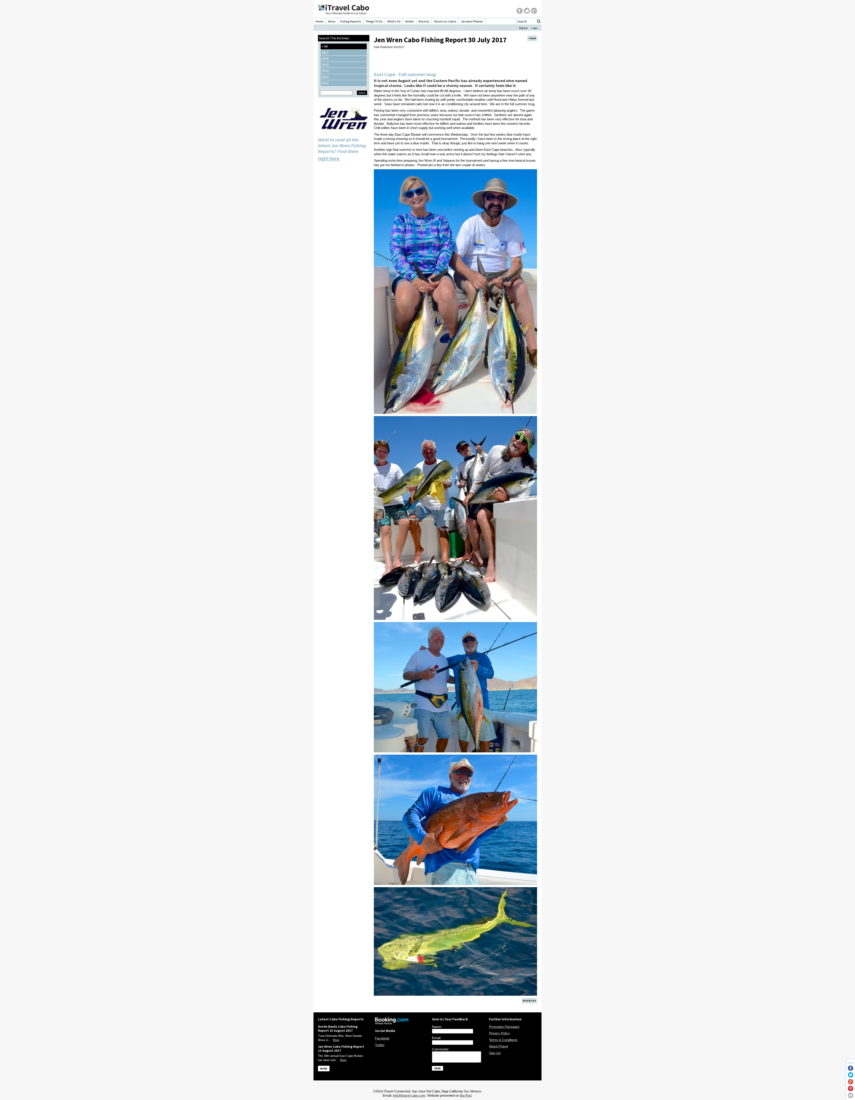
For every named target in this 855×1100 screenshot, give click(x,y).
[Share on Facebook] (850, 1070)
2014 (325, 71)
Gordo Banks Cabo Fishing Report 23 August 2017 (338, 1028)
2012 (325, 83)
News (332, 21)
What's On (394, 21)
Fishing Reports (350, 21)
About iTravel (498, 1046)
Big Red (465, 1095)
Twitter (380, 1045)
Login (534, 28)
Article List (529, 1000)
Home (320, 21)
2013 (325, 77)
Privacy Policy (499, 1033)
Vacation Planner (472, 21)
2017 (325, 52)
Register (523, 28)
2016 (325, 58)
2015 (325, 65)
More (336, 1040)
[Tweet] (850, 1076)
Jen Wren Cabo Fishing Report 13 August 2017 (341, 1048)
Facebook (382, 1038)
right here (328, 158)
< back (532, 38)
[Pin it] (850, 1090)
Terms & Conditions (503, 1040)
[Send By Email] (850, 1097)
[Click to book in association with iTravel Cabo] (391, 1023)
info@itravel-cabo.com (409, 1095)
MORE (323, 1068)
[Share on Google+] (850, 1083)
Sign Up (495, 1053)
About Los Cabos (445, 21)
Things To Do (374, 21)
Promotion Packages (504, 1027)
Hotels (409, 21)
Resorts (424, 21)
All (325, 46)
